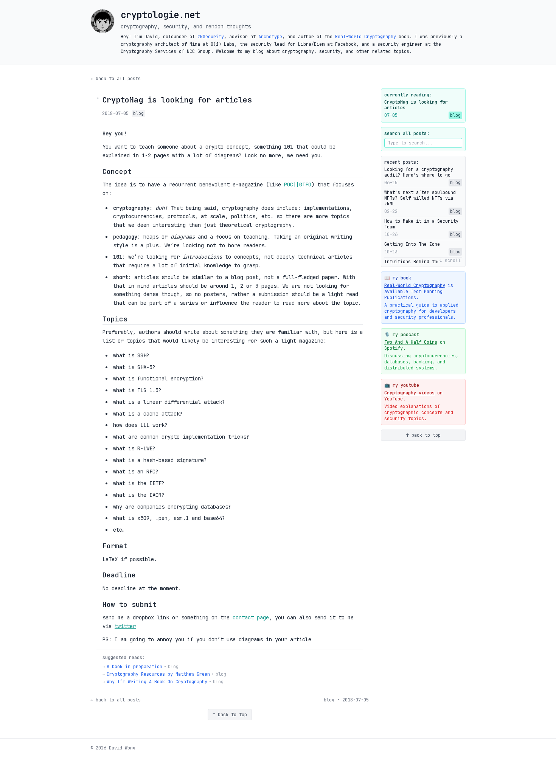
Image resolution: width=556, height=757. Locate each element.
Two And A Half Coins (410, 342)
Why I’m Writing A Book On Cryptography (157, 682)
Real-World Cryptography (365, 37)
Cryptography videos (409, 393)
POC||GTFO (297, 184)
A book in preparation (134, 667)
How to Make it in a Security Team (421, 224)
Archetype (270, 37)
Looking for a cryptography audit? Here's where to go (418, 172)
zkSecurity (210, 37)
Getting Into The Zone (412, 244)
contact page (251, 617)
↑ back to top (230, 715)
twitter (125, 626)
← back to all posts (115, 79)
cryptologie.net (160, 15)
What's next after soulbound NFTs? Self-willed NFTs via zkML (420, 198)
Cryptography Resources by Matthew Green (158, 674)
